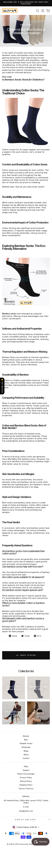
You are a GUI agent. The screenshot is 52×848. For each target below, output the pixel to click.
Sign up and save (25, 819)
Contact (26, 758)
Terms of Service (26, 789)
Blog (29, 25)
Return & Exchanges (26, 774)
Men (26, 740)
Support (26, 770)
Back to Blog (28, 655)
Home (22, 25)
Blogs (26, 751)
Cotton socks (8, 170)
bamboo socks (28, 55)
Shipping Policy (26, 785)
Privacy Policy (26, 777)
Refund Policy (26, 781)
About (26, 755)
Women (26, 736)
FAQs (26, 766)
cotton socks (14, 202)
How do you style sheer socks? (30, 187)
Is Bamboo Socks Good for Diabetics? (23, 79)
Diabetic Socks (26, 743)
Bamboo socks (9, 314)
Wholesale (26, 747)
